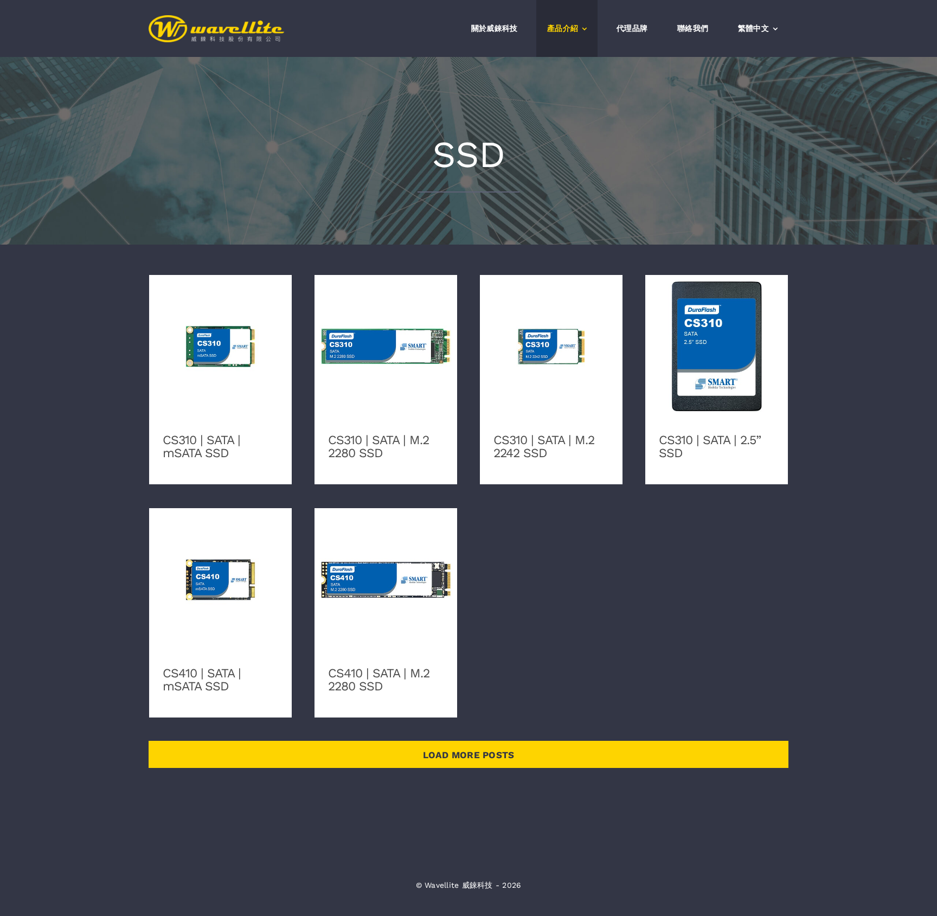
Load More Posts (469, 755)
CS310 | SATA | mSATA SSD (220, 338)
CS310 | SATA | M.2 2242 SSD (551, 338)
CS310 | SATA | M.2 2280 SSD (385, 338)
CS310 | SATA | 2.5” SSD (716, 338)
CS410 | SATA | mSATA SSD (220, 571)
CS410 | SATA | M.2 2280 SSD (385, 571)
